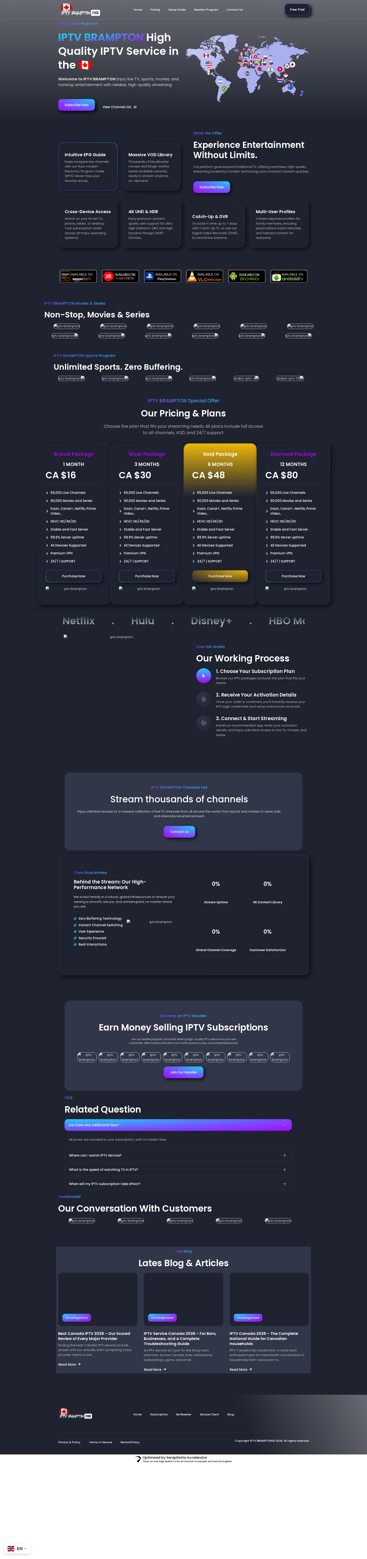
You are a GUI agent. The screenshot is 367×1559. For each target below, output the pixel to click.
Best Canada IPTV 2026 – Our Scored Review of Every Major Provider (94, 1336)
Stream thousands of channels (179, 799)
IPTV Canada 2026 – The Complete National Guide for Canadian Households (264, 1338)
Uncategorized (77, 1318)
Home (138, 10)
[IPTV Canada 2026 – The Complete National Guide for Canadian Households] (269, 1299)
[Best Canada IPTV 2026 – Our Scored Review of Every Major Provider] (97, 1299)
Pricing (155, 10)
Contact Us (235, 10)
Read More (67, 1364)
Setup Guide (177, 10)
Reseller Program (206, 10)
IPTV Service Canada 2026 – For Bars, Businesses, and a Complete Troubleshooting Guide (180, 1338)
